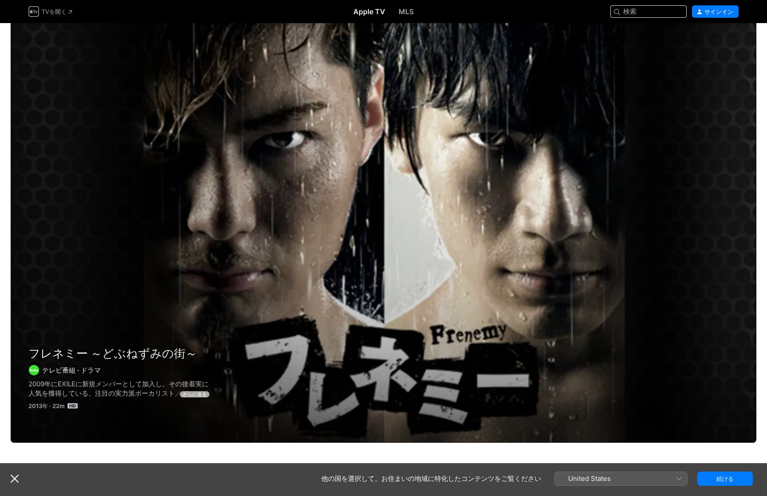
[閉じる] (15, 479)
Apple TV (369, 11)
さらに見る (194, 394)
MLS (406, 11)
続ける (725, 478)
